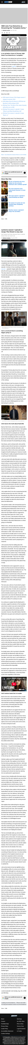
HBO (6, 218)
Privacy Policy (4, 1026)
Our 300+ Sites (20, 1021)
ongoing (14, 66)
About (2, 1019)
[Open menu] (2, 2)
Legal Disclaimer (21, 1028)
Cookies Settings (5, 1033)
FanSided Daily (5, 1023)
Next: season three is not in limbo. (14, 154)
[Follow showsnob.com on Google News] (25, 173)
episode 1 (3, 269)
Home (2, 218)
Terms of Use (20, 1026)
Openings (19, 1019)
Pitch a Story (20, 1023)
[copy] (9, 33)
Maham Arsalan (6, 238)
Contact (3, 1021)
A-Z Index (19, 1031)
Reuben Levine (6, 30)
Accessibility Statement (7, 1031)
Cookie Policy (4, 1028)
